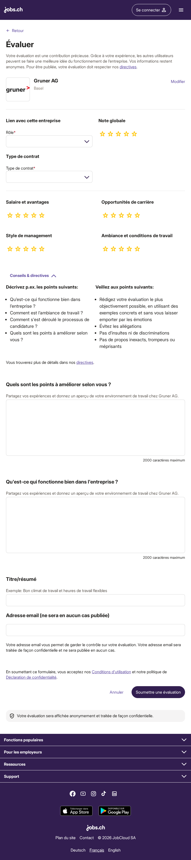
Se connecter (148, 9)
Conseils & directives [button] (29, 275)
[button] (95, 740)
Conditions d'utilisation (111, 671)
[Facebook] (72, 793)
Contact (87, 837)
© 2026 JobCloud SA (117, 837)
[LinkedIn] (114, 793)
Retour (18, 30)
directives (128, 66)
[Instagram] (93, 793)
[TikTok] (104, 793)
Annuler (116, 692)
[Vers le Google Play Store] (114, 811)
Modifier (178, 81)
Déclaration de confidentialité (31, 677)
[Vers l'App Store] (76, 811)
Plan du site (65, 837)
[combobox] (49, 141)
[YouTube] (83, 793)
